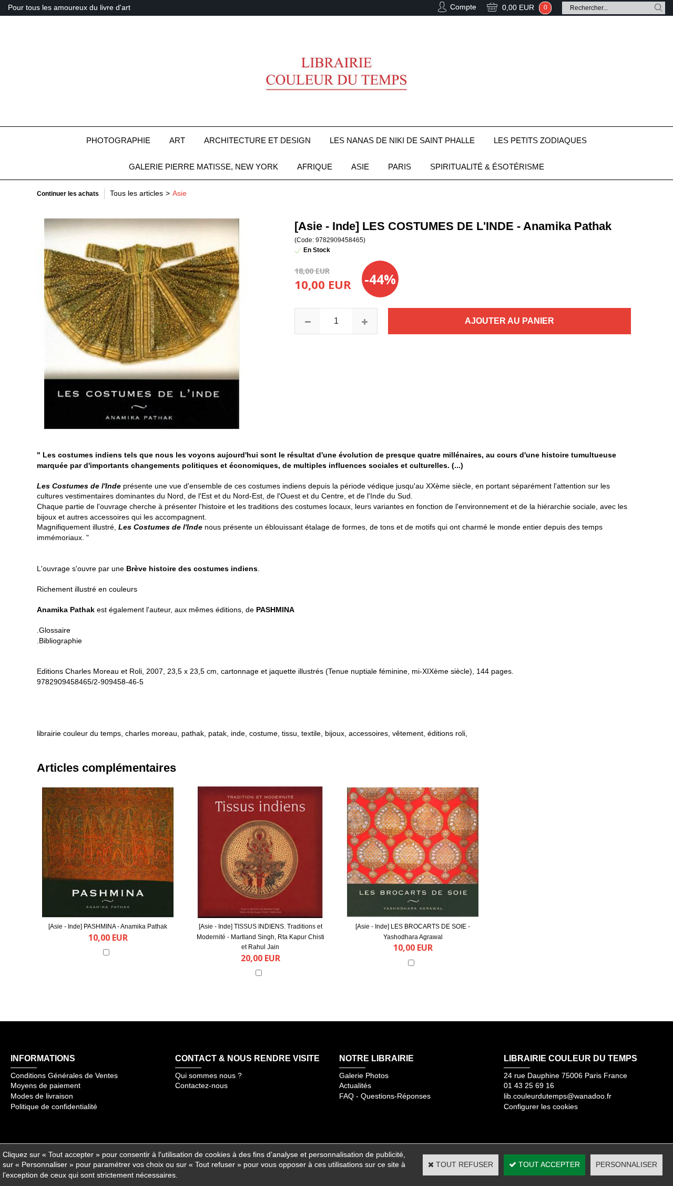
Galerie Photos (364, 1075)
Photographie (118, 140)
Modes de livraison (42, 1096)
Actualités (355, 1085)
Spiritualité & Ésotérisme (487, 166)
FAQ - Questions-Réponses (385, 1096)
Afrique (314, 166)
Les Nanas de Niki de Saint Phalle (402, 140)
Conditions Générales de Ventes (64, 1075)
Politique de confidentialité (54, 1106)
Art (177, 140)
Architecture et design (257, 140)
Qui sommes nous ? (208, 1075)
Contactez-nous (201, 1085)
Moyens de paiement (45, 1085)
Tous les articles (136, 193)
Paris (399, 166)
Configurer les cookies (541, 1106)
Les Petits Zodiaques (540, 140)
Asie (360, 166)
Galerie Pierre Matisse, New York (203, 166)
